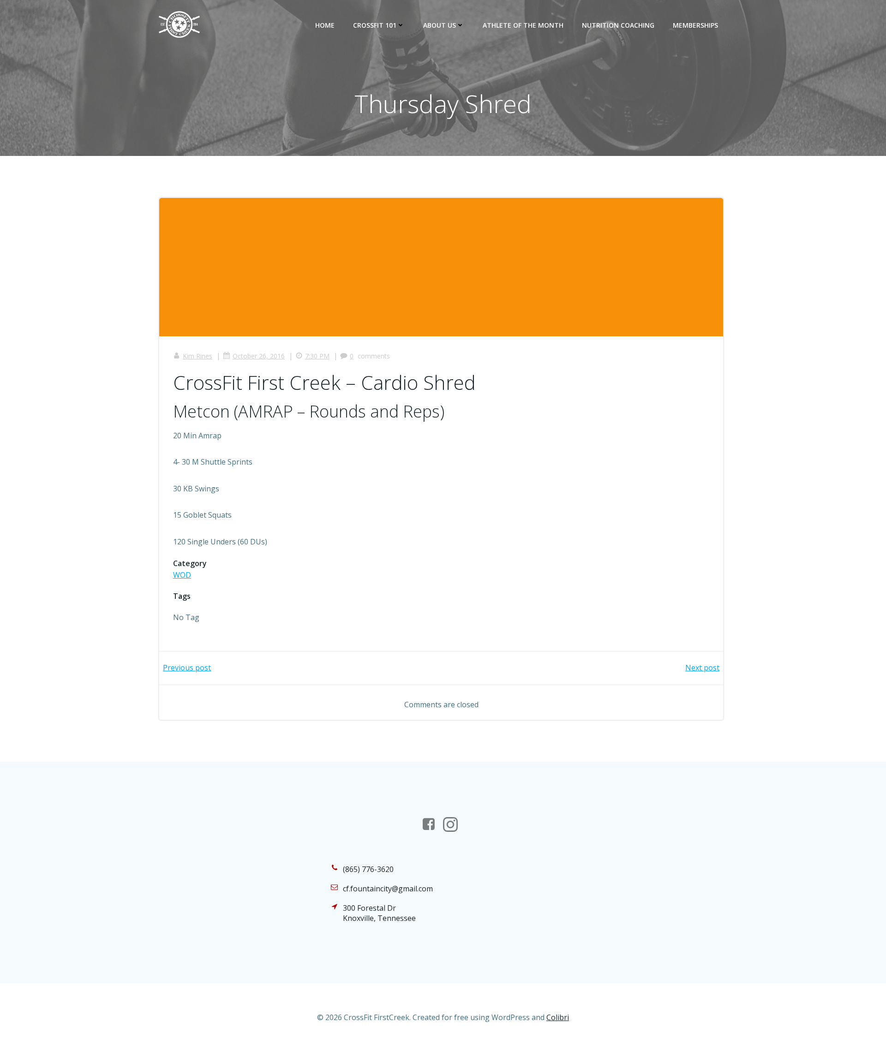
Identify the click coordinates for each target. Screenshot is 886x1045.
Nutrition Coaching (618, 25)
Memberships (695, 25)
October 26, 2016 (259, 356)
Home (325, 25)
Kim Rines (197, 356)
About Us (439, 25)
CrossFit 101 (374, 25)
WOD (182, 575)
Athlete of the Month (523, 25)
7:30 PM (317, 356)
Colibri (557, 1017)
